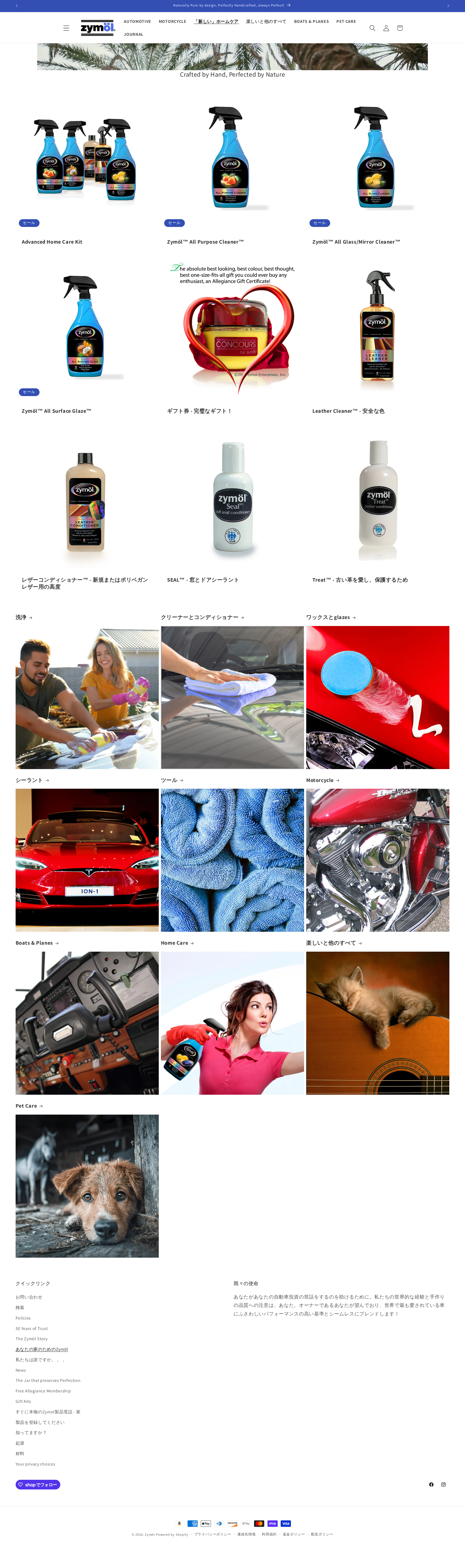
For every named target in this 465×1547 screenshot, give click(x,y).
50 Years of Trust (32, 1328)
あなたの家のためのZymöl (42, 1349)
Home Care (174, 942)
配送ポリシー (322, 1534)
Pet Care (26, 1105)
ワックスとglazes (328, 617)
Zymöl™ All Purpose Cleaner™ (205, 241)
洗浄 (21, 617)
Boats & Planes (34, 942)
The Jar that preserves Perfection (48, 1380)
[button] (66, 28)
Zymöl (150, 1534)
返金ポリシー (294, 1534)
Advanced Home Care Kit (52, 241)
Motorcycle (320, 780)
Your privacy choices (35, 1464)
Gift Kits (23, 1401)
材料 (20, 1453)
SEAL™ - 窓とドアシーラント (203, 579)
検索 (20, 1307)
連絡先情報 (246, 1534)
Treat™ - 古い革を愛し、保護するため (360, 579)
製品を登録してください (40, 1422)
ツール (169, 780)
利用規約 (269, 1534)
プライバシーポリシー (212, 1534)
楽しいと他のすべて (331, 942)
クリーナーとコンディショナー (199, 617)
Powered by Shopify (172, 1534)
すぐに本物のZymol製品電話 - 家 (48, 1412)
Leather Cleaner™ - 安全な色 (348, 410)
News (21, 1370)
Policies (23, 1318)
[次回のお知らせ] (448, 6)
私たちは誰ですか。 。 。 (41, 1360)
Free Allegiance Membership (43, 1391)
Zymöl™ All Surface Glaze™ (57, 410)
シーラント (29, 780)
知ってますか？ (31, 1432)
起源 (20, 1443)
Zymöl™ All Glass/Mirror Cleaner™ (356, 241)
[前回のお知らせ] (17, 6)
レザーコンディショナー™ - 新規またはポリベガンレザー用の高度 (85, 583)
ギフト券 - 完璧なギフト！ (199, 410)
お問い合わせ (29, 1297)
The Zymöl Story (32, 1339)
